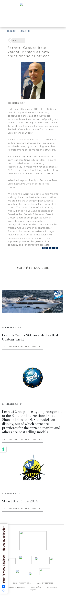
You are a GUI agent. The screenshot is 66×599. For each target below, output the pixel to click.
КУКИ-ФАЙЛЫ (36, 587)
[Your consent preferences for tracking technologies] (3, 449)
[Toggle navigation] (59, 21)
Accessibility (53, 587)
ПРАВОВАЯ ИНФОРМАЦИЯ (16, 587)
